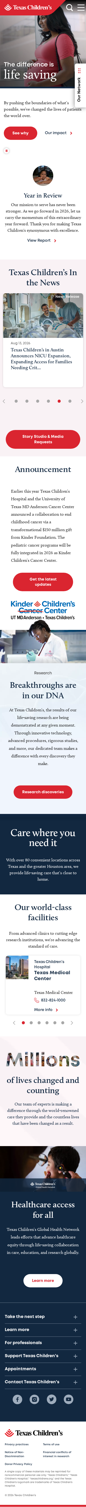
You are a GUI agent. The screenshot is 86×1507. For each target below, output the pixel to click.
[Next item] (80, 401)
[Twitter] (52, 1399)
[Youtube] (69, 1399)
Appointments (20, 1369)
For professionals (23, 1343)
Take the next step (25, 1317)
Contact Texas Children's (32, 1382)
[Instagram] (34, 1399)
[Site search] (69, 8)
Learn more (17, 1330)
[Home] (33, 7)
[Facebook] (17, 1399)
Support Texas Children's (31, 1356)
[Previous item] (5, 401)
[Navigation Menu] (81, 7)
